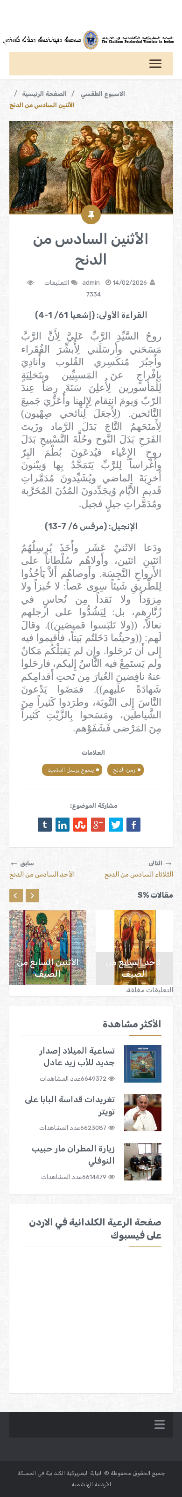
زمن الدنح (124, 770)
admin (91, 282)
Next (32, 895)
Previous (16, 895)
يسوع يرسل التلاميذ (71, 770)
